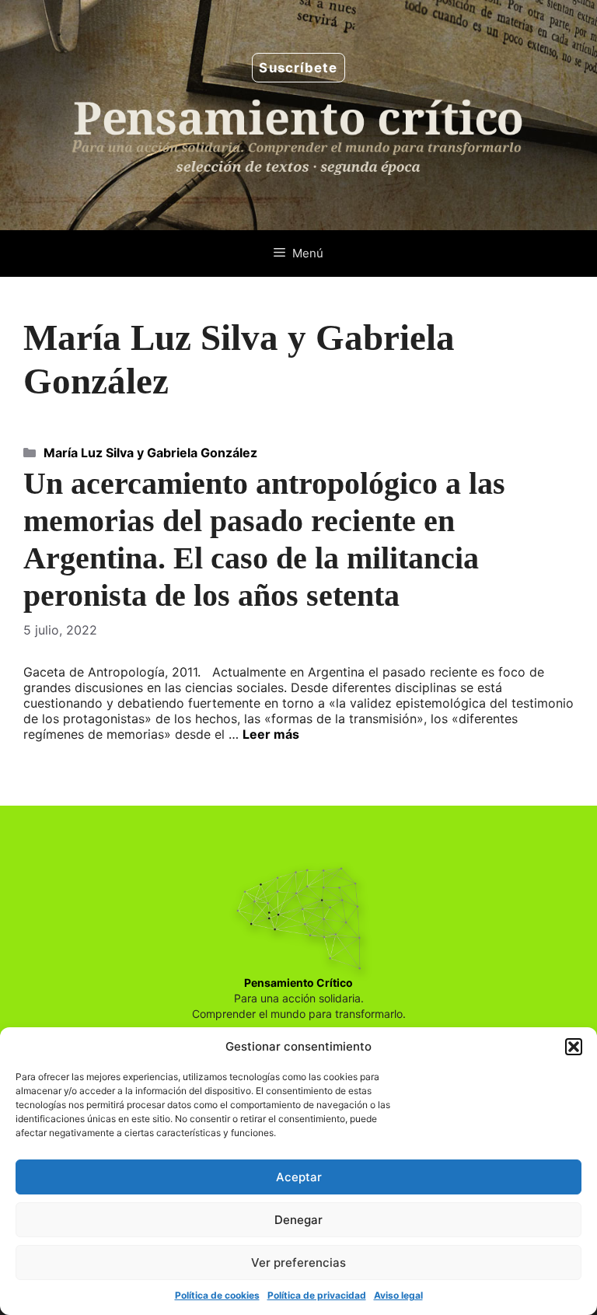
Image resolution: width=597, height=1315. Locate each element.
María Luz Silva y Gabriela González (150, 452)
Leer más (271, 734)
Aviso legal (398, 1295)
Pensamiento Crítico (298, 982)
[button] (573, 1046)
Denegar (298, 1219)
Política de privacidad (316, 1295)
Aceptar (299, 1177)
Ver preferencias (298, 1262)
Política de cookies (217, 1295)
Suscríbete (298, 67)
